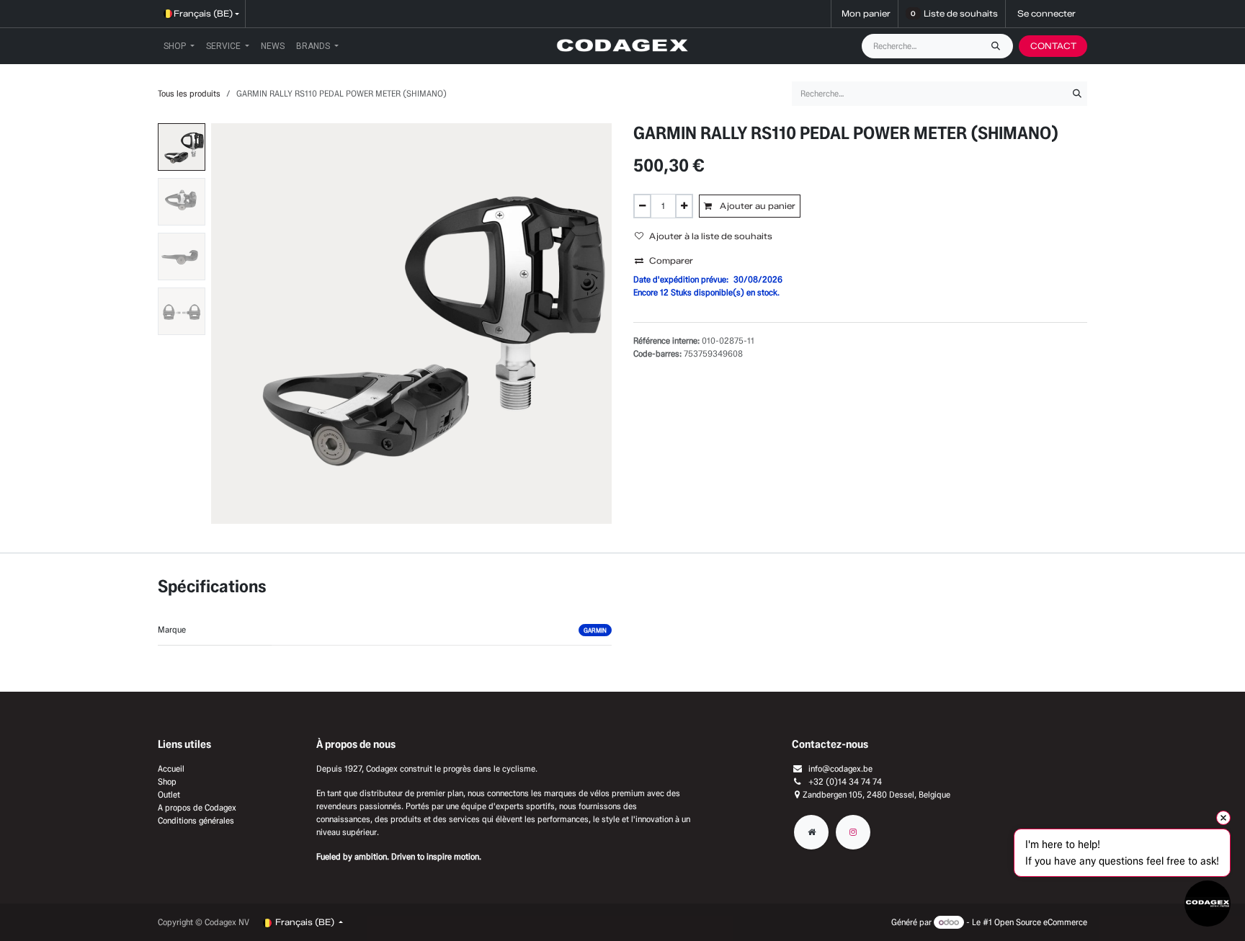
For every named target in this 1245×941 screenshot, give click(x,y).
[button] (231, 323)
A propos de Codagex (197, 807)
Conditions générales (196, 820)
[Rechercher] (999, 46)
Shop (167, 781)
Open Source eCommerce (1040, 922)
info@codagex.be (840, 768)
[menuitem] (179, 46)
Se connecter (1046, 13)
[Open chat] (1207, 903)
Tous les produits (189, 93)
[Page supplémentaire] (811, 832)
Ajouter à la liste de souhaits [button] (710, 236)
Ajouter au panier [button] (756, 205)
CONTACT (1053, 45)
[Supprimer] (642, 206)
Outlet (169, 794)
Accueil (171, 768)
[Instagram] (853, 832)
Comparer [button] (671, 260)
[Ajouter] (684, 206)
